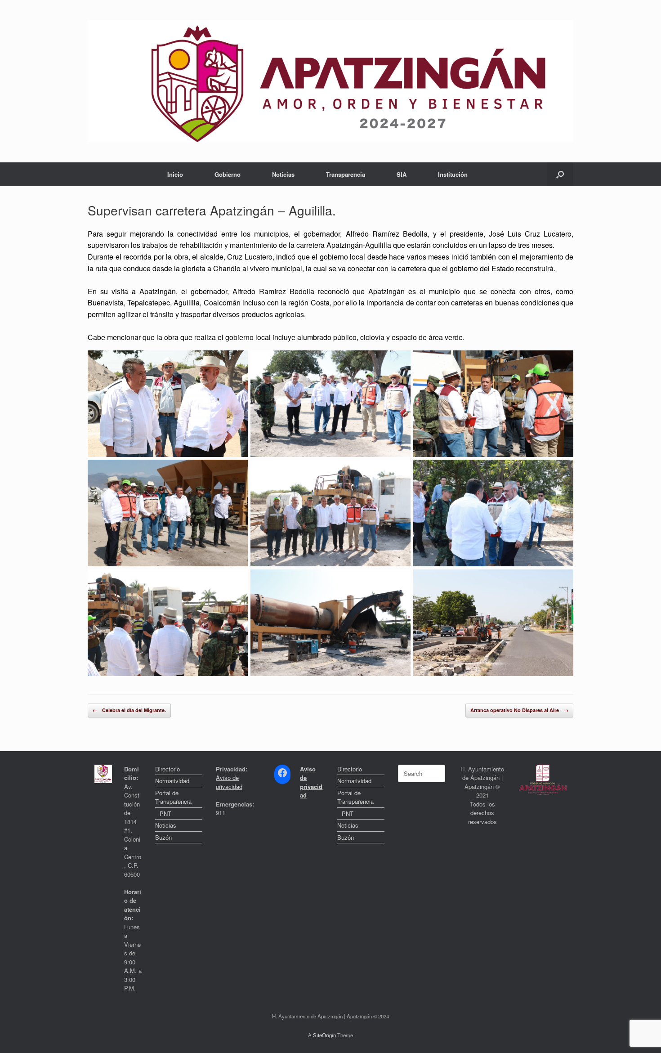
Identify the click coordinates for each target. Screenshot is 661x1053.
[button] (560, 174)
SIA (401, 174)
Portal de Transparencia (173, 797)
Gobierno (227, 174)
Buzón (163, 837)
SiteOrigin (324, 1035)
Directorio (167, 769)
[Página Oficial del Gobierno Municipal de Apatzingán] (330, 81)
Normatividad (172, 780)
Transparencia (345, 174)
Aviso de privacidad (229, 782)
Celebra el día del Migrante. (129, 710)
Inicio (175, 174)
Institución (453, 174)
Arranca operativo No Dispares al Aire (519, 710)
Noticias (283, 174)
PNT (165, 813)
